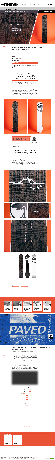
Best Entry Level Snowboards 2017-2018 (27, 306)
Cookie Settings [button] (47, 458)
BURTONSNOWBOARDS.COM (25, 426)
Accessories (26, 11)
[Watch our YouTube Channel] (50, 4)
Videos (4, 346)
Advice (34, 4)
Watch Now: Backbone (17, 440)
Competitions (39, 4)
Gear (22, 4)
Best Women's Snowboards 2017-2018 (47, 306)
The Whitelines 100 (46, 11)
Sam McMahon (16, 139)
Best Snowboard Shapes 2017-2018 (37, 306)
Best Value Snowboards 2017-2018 (8, 306)
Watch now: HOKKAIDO (8, 440)
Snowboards (6, 11)
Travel (30, 4)
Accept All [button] (52, 458)
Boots (14, 11)
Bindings (10, 11)
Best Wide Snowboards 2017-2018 (17, 306)
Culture (25, 4)
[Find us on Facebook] (48, 4)
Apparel (21, 11)
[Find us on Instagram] (51, 4)
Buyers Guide (11, 9)
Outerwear (17, 11)
